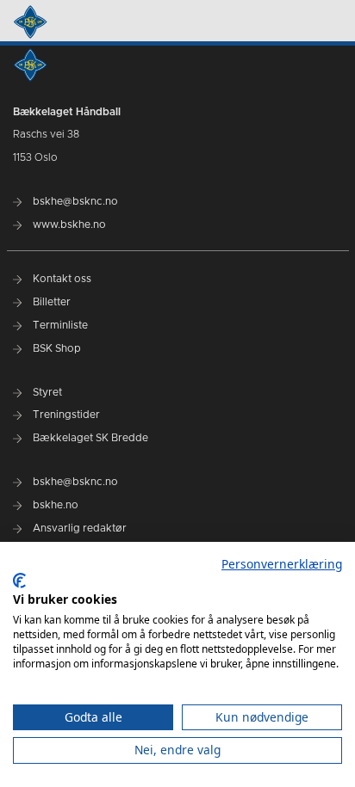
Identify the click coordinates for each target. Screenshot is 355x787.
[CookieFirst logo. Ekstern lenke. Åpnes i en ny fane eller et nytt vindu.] (19, 580)
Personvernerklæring (281, 564)
